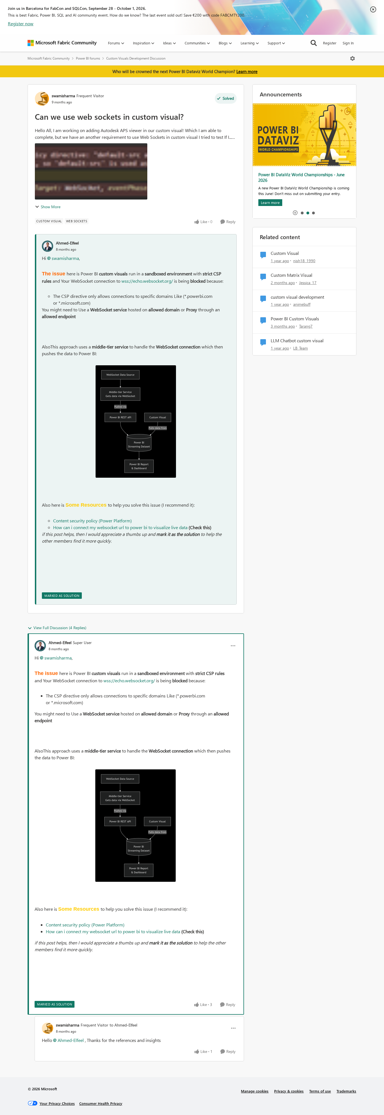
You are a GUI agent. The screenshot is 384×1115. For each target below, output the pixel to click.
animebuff (301, 304)
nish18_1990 (304, 260)
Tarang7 (306, 326)
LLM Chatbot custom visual (297, 340)
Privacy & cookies (289, 1091)
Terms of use (320, 1091)
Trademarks (346, 1091)
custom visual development (297, 297)
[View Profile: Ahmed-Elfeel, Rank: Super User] (40, 645)
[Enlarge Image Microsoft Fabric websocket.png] (136, 421)
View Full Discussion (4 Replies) (59, 627)
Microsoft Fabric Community (49, 58)
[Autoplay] (295, 213)
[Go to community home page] (62, 43)
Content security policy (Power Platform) (92, 520)
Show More (50, 206)
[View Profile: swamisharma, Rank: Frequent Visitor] (42, 99)
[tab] (302, 213)
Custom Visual (285, 253)
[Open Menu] (352, 58)
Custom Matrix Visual (291, 275)
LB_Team (300, 348)
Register (329, 42)
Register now (20, 23)
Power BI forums (88, 58)
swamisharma (63, 95)
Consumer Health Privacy (100, 1103)
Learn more (246, 71)
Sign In (348, 42)
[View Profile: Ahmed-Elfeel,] (47, 246)
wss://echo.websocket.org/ (147, 281)
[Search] (313, 43)
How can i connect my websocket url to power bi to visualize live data (120, 527)
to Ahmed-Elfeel (123, 1025)
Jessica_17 (308, 282)
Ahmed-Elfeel (67, 243)
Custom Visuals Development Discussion (136, 58)
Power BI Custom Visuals (295, 318)
